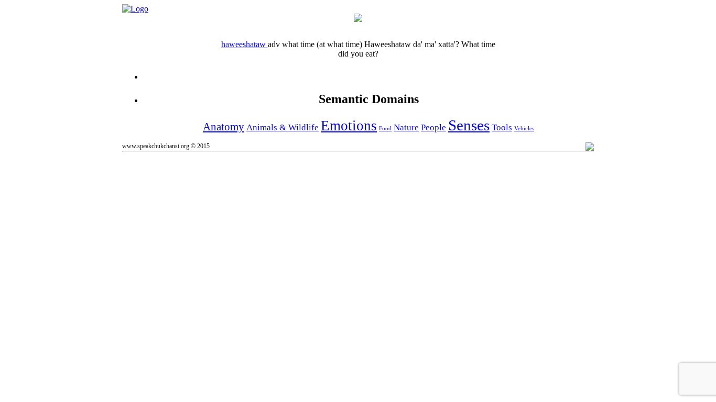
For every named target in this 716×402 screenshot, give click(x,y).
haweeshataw (244, 44)
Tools (502, 127)
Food (385, 128)
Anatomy (223, 126)
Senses (469, 125)
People (433, 127)
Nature (406, 127)
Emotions (349, 125)
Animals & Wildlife (282, 127)
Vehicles (524, 128)
